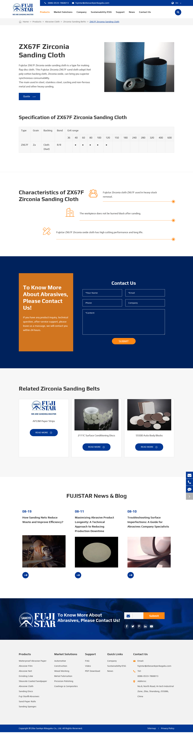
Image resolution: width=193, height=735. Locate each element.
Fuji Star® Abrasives (29, 696)
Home (26, 21)
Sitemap (151, 728)
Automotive (60, 660)
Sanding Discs (26, 691)
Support (120, 12)
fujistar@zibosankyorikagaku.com (92, 3)
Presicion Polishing (63, 681)
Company (82, 12)
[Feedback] (189, 489)
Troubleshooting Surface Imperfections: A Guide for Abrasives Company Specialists (148, 522)
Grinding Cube (26, 676)
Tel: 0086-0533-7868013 (147, 673)
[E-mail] (189, 475)
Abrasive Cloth (52, 21)
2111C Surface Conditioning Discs (96, 435)
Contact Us (145, 12)
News (132, 12)
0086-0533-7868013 (58, 3)
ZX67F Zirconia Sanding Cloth (104, 21)
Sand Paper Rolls (27, 701)
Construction (60, 666)
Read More (43, 432)
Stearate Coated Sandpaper (33, 681)
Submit (154, 615)
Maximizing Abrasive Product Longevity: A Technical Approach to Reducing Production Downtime (94, 524)
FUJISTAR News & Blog (96, 496)
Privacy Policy (167, 728)
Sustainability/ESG (101, 12)
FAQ (87, 660)
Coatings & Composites (66, 686)
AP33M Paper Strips (44, 421)
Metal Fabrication (63, 676)
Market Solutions (63, 12)
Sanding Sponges (27, 706)
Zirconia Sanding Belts (74, 21)
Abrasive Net (25, 671)
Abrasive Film (25, 666)
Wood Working (61, 671)
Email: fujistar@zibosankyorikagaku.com (154, 663)
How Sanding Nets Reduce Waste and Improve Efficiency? (42, 520)
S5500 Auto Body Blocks (149, 435)
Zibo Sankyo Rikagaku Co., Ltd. (46, 728)
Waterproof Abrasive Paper (32, 660)
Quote (29, 96)
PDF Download (92, 671)
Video (88, 666)
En (177, 3)
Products (45, 12)
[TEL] (189, 482)
